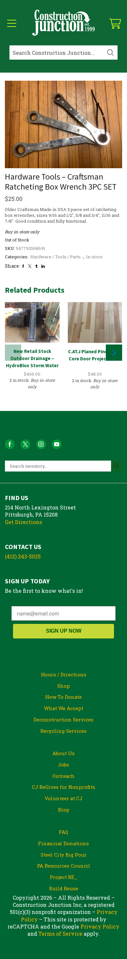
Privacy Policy (100, 926)
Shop (63, 686)
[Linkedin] (43, 266)
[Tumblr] (36, 266)
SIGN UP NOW (63, 631)
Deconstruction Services (63, 719)
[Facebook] (23, 266)
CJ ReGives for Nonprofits (63, 787)
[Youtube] (57, 444)
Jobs (63, 764)
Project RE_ (63, 877)
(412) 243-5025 (23, 556)
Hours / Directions (63, 674)
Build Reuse (63, 888)
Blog (63, 809)
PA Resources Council (63, 865)
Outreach (63, 776)
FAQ (63, 832)
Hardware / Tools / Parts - (56, 257)
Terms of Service (60, 933)
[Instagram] (41, 444)
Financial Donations (63, 843)
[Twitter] (29, 266)
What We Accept (63, 708)
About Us (63, 753)
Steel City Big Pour (64, 854)
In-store (94, 257)
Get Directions (23, 522)
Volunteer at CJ (63, 798)
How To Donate (63, 697)
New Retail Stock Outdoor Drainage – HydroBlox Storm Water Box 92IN (32, 362)
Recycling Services (63, 731)
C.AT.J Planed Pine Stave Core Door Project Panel (94, 355)
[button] (114, 353)
